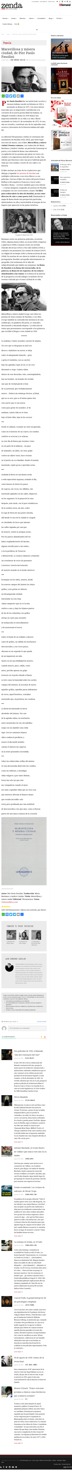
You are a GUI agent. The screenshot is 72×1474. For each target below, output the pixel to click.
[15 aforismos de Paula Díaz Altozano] (36, 935)
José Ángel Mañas (31, 1365)
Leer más (17, 1142)
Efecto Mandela (21, 1097)
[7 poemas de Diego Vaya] (11, 935)
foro (25, 997)
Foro (16, 24)
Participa (59, 1460)
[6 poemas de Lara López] (24, 935)
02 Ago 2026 (63, 171)
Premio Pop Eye (66, 1464)
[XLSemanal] (65, 4)
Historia (22, 18)
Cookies (54, 1460)
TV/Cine (59, 18)
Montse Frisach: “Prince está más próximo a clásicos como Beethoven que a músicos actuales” (29, 1392)
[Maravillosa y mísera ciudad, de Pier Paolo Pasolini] (24, 79)
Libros (31, 18)
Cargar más (24, 1450)
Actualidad (41, 18)
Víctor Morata (30, 1100)
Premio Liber (57, 1464)
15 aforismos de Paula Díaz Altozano (35, 943)
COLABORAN (35, 1)
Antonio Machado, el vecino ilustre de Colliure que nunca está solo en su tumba (30, 1152)
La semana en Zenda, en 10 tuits (28, 1242)
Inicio (2, 34)
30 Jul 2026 (63, 184)
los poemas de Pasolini (26, 173)
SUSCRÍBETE (43, 1)
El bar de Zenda (65, 169)
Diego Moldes (29, 1058)
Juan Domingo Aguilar (17, 60)
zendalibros (29, 1159)
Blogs (50, 18)
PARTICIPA (51, 1)
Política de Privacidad (45, 1460)
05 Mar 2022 (5, 60)
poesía (43, 60)
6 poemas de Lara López (23, 942)
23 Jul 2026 (63, 197)
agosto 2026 (57, 206)
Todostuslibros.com (9, 902)
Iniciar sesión (41, 1021)
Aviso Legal (35, 1460)
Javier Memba (29, 1305)
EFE (26, 1399)
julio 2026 (56, 210)
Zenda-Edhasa (7, 24)
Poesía (13, 18)
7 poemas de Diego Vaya (11, 942)
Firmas (5, 18)
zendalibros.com (30, 1194)
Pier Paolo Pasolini (34, 60)
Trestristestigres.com (25, 1460)
